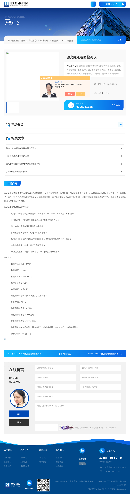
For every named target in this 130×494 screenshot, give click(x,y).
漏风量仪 (24, 458)
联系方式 (59, 458)
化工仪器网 (101, 489)
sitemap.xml (121, 489)
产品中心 (33, 40)
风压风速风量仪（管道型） (26, 466)
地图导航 (59, 466)
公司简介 (7, 458)
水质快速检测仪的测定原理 (17, 156)
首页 (23, 40)
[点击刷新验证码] (66, 427)
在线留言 (59, 462)
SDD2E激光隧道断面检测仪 (106, 354)
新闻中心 (42, 458)
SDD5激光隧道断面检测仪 (30, 354)
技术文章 (42, 462)
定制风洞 (24, 462)
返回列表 (67, 354)
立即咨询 (116, 105)
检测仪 (55, 40)
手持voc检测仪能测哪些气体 (18, 171)
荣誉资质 (7, 466)
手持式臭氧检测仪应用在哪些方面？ (21, 148)
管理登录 (111, 489)
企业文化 (7, 462)
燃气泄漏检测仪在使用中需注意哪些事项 (23, 164)
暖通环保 (44, 40)
